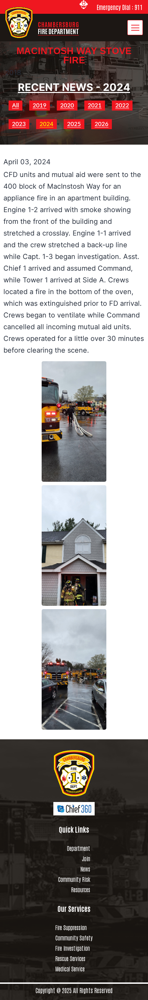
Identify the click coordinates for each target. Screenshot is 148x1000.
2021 (95, 105)
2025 (74, 124)
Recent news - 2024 (74, 87)
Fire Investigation (72, 948)
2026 (101, 124)
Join (86, 858)
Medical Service (70, 968)
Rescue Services (70, 958)
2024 (46, 124)
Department (78, 848)
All (15, 105)
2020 (67, 105)
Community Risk (74, 879)
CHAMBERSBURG (58, 27)
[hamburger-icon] (135, 27)
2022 (122, 105)
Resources (80, 889)
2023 (19, 124)
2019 (39, 105)
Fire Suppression (71, 927)
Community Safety (74, 937)
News (85, 868)
